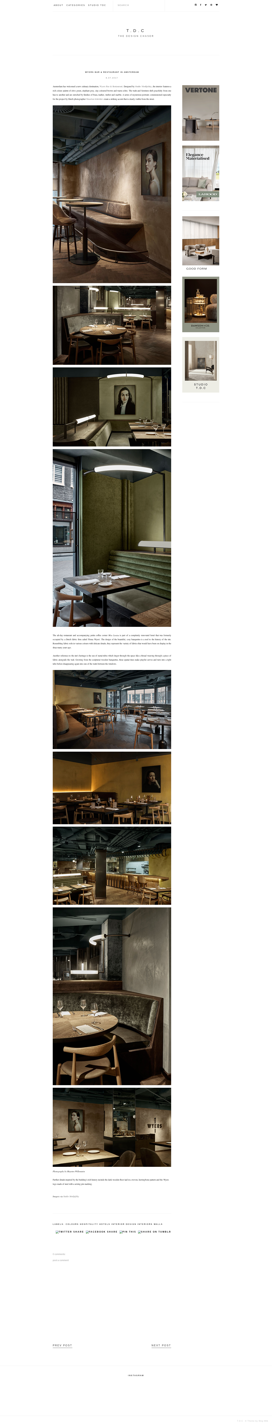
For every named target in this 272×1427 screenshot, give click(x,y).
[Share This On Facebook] (102, 1233)
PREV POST (62, 1345)
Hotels (104, 1224)
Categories (75, 5)
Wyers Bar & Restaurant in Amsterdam (112, 72)
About (58, 5)
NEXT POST (161, 1345)
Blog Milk (263, 1421)
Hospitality (89, 1224)
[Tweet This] (70, 1233)
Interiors (145, 1224)
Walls (158, 1224)
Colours (72, 1224)
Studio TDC (97, 5)
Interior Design (123, 1224)
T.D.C (136, 30)
